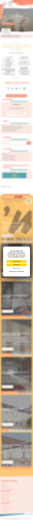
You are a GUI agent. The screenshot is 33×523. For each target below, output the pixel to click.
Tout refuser (16, 264)
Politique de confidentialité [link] (16, 271)
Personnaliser (17, 268)
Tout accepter (16, 261)
